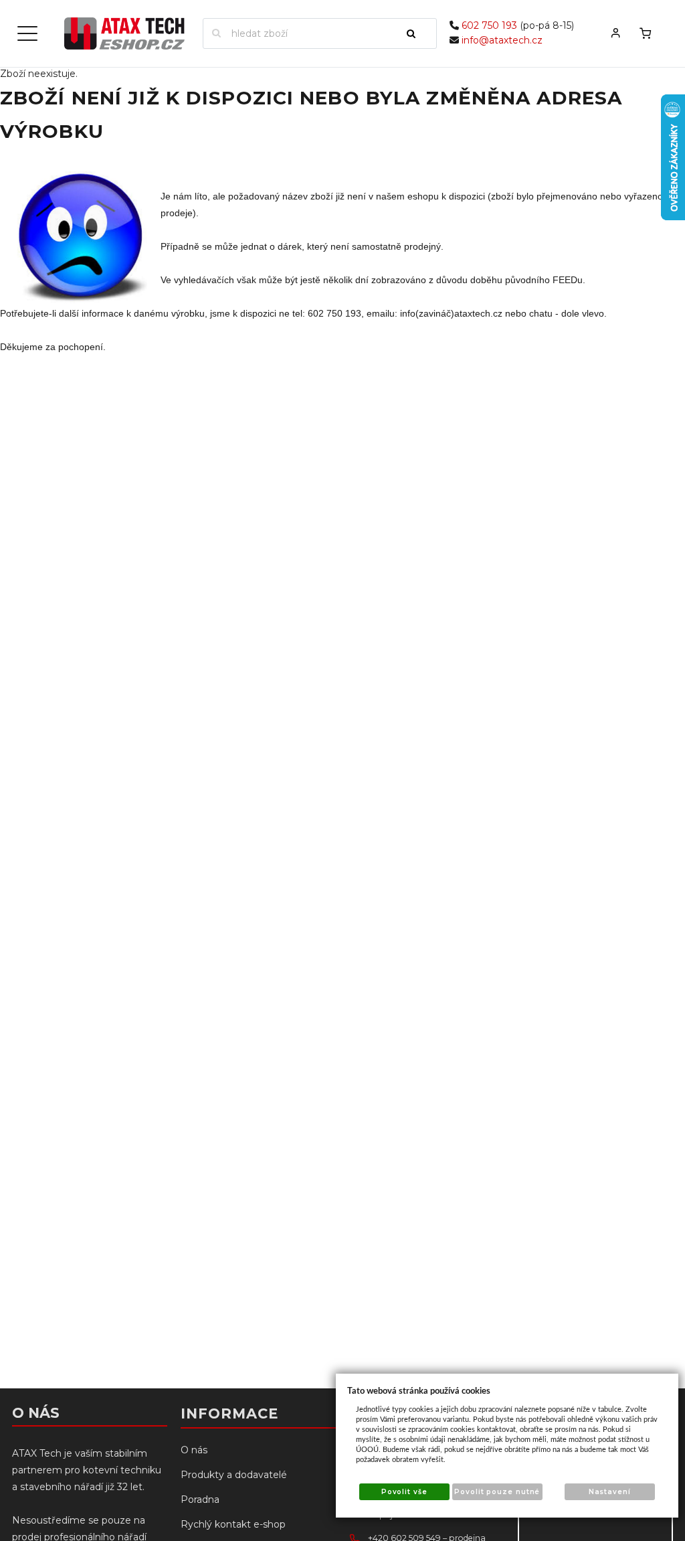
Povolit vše (404, 1491)
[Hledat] (417, 33)
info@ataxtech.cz (502, 40)
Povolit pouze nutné (497, 1491)
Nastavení (610, 1491)
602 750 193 (489, 25)
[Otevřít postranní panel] (27, 33)
